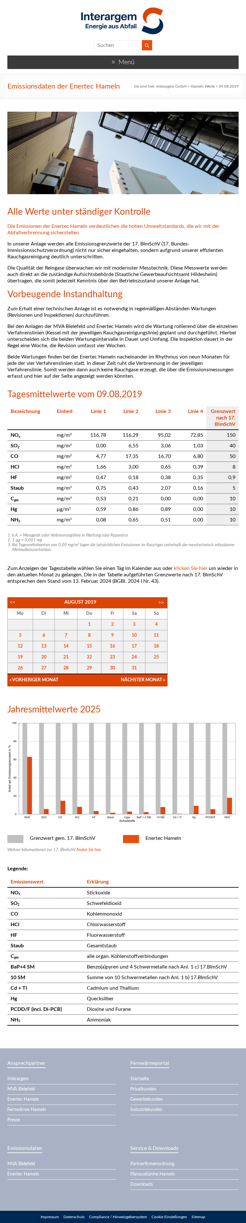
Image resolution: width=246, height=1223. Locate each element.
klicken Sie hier (191, 568)
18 (156, 646)
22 (89, 657)
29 (89, 668)
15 (89, 646)
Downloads (141, 1184)
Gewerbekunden (146, 1099)
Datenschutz (74, 1217)
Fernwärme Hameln (26, 1109)
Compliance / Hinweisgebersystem (118, 1217)
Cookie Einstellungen (169, 1217)
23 (112, 657)
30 (112, 668)
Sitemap (198, 1217)
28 (66, 668)
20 (43, 657)
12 (20, 646)
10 (134, 635)
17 (134, 646)
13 (43, 646)
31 (134, 668)
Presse (13, 1120)
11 (156, 635)
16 (112, 646)
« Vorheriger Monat (34, 680)
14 (66, 646)
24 (134, 657)
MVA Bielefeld (21, 1089)
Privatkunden (143, 1089)
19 (20, 657)
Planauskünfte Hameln (152, 1174)
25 (156, 657)
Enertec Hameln (23, 1099)
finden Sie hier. (89, 850)
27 (43, 668)
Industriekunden (146, 1109)
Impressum (50, 1217)
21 (66, 657)
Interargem (18, 1079)
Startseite (139, 1079)
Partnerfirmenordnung (152, 1164)
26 (20, 668)
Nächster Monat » (143, 680)
